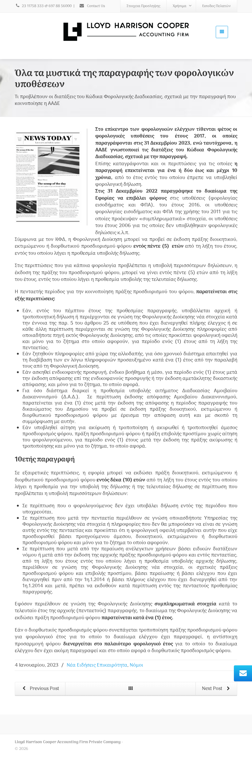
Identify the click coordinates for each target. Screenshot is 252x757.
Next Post (212, 689)
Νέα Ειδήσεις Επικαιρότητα (97, 665)
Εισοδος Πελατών (216, 6)
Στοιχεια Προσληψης (143, 6)
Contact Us (95, 6)
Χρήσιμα (179, 6)
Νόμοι (136, 665)
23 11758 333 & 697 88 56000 (47, 6)
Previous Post (44, 689)
